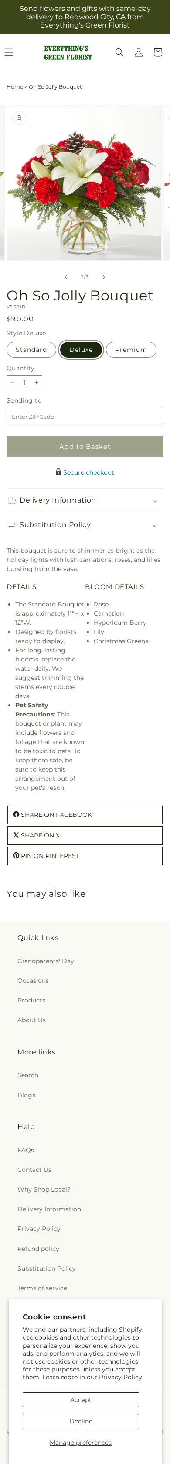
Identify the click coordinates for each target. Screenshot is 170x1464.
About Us (31, 1020)
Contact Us (34, 1170)
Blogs (26, 1095)
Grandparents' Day (45, 961)
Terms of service (42, 1288)
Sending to (37, 400)
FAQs (25, 1150)
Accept (81, 1400)
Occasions (33, 981)
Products (31, 1000)
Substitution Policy (46, 1268)
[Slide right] (104, 276)
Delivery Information (49, 1209)
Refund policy (38, 1249)
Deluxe (81, 350)
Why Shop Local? (44, 1189)
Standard (31, 350)
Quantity (20, 368)
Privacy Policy (120, 1377)
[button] (119, 52)
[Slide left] (65, 276)
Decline (80, 1421)
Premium (131, 350)
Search (27, 1075)
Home (15, 86)
